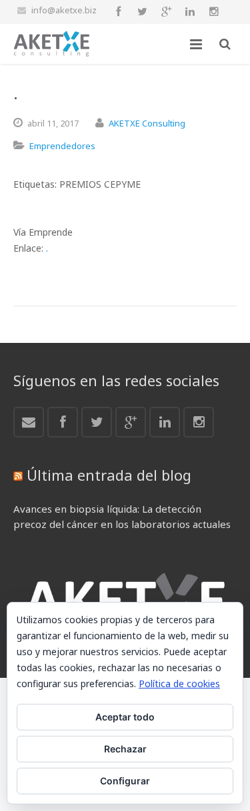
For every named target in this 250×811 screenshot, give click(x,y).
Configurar (125, 780)
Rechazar (125, 748)
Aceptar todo (125, 716)
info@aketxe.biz (64, 10)
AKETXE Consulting (147, 123)
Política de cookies (179, 683)
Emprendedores (62, 146)
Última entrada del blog (109, 475)
